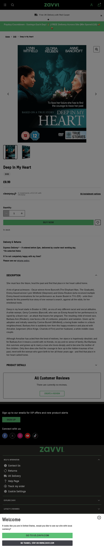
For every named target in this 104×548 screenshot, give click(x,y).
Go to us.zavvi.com (37, 535)
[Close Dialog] (99, 517)
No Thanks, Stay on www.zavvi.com (37, 543)
